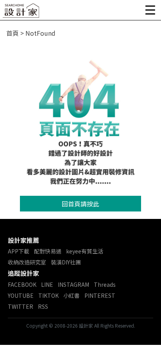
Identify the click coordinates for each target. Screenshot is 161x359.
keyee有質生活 (84, 251)
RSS (43, 306)
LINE (47, 284)
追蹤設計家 (23, 273)
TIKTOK (48, 295)
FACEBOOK (22, 284)
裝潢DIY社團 (66, 262)
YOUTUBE (21, 295)
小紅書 (71, 295)
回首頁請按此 (80, 203)
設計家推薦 (23, 240)
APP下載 (18, 251)
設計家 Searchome (21, 13)
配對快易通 (47, 251)
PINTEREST (99, 295)
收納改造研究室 (27, 262)
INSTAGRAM (73, 284)
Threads (105, 284)
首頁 (12, 33)
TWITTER (20, 306)
